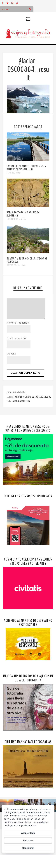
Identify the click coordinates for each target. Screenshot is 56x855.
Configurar (28, 848)
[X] (9, 3)
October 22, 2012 (16, 265)
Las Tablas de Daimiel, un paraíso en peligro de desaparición (26, 167)
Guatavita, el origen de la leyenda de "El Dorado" (27, 260)
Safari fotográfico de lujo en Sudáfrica (23, 214)
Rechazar (28, 840)
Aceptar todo (28, 833)
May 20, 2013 (13, 173)
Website (11, 353)
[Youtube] (18, 3)
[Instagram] (13, 3)
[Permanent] (28, 160)
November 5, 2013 (16, 219)
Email (17, 338)
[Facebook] (4, 3)
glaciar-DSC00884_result (28, 69)
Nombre (18, 323)
